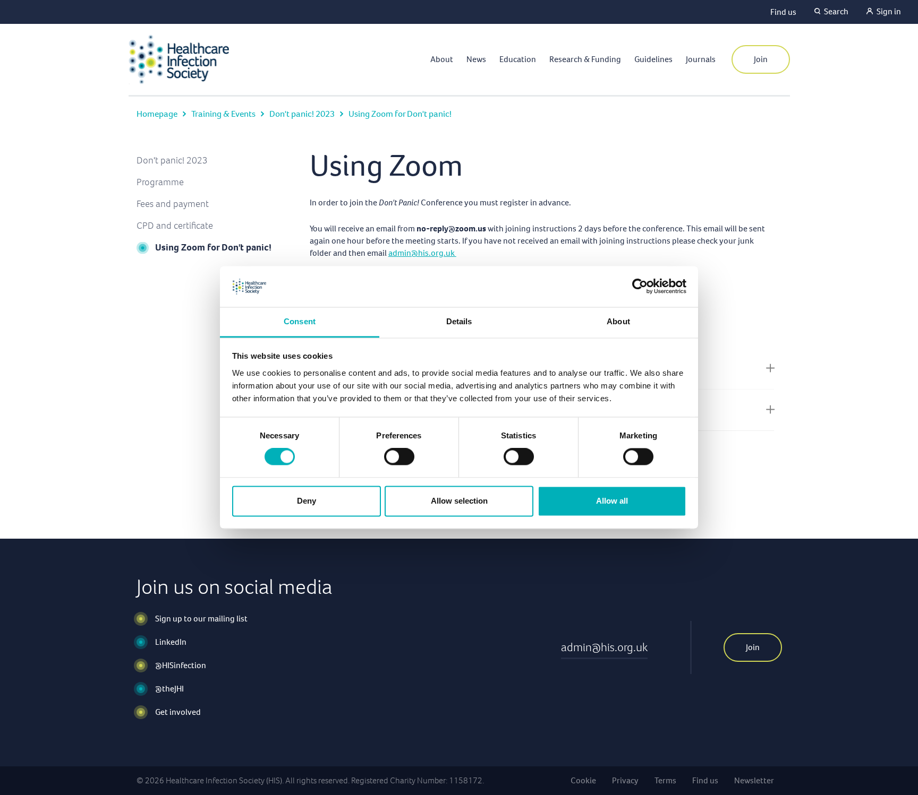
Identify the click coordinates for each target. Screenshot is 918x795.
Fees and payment (173, 203)
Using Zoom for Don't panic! (213, 247)
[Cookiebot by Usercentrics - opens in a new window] (639, 287)
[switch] (399, 456)
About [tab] (618, 321)
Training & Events (223, 114)
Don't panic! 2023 (302, 114)
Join (761, 59)
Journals (701, 59)
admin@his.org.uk (422, 252)
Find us (783, 12)
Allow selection (459, 500)
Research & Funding (585, 59)
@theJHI (169, 688)
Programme (160, 182)
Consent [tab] (300, 321)
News (476, 59)
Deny (306, 500)
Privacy (625, 780)
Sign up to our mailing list (201, 618)
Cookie (583, 780)
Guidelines (653, 59)
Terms (665, 780)
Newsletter (754, 780)
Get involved (178, 712)
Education (517, 59)
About (441, 59)
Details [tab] (459, 321)
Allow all (612, 500)
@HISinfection (180, 665)
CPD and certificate (175, 225)
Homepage (157, 114)
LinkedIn (170, 641)
